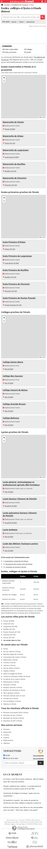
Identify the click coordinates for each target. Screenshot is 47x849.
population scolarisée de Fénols (16, 561)
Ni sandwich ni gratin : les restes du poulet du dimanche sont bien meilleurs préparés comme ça (22, 801)
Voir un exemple (38, 756)
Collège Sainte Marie (13, 362)
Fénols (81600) (10, 129)
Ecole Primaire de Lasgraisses (17, 256)
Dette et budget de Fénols (12, 674)
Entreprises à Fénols (10, 698)
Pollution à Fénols (9, 685)
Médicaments (8, 740)
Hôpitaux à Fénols (9, 704)
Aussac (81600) (8, 621)
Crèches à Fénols (9, 663)
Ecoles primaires (10, 52)
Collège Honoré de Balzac (15, 390)
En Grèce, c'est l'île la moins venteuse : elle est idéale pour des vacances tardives (23, 780)
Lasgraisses (30, 22)
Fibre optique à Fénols (11, 693)
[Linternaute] (12, 838)
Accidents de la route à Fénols (14, 679)
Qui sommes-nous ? (13, 820)
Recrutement (36, 820)
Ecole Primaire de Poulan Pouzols (19, 298)
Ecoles (7, 5)
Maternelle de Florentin (14, 178)
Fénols (5, 649)
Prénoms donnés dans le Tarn (14, 696)
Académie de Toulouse (20, 5)
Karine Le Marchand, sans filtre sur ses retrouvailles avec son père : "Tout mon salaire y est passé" (23, 809)
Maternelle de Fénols (13, 122)
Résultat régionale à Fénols (13, 654)
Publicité (28, 820)
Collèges (29, 49)
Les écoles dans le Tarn (12, 640)
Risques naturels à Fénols (12, 687)
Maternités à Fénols (10, 660)
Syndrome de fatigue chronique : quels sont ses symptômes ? (21, 794)
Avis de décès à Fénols (11, 668)
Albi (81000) (9, 369)
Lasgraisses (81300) (12, 157)
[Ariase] (12, 846)
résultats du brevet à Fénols (16, 567)
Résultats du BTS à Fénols (12, 721)
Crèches (6, 735)
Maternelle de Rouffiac (14, 164)
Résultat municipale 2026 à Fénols (15, 712)
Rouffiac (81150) (10, 171)
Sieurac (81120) (8, 637)
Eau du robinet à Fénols (12, 651)
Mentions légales (10, 824)
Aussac (14, 22)
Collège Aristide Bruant (14, 404)
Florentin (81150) (11, 185)
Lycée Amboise (10, 529)
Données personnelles (12, 822)
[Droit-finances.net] (35, 837)
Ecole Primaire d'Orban (14, 242)
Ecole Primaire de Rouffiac (16, 270)
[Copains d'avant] (12, 842)
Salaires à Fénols (9, 665)
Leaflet (43, 117)
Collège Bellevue (11, 418)
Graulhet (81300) (11, 506)
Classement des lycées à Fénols (14, 657)
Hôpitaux (6, 743)
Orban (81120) (10, 143)
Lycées (28, 52)
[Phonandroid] (35, 846)
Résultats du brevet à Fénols (13, 718)
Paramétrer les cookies (27, 822)
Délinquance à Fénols (11, 682)
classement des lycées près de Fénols (18, 564)
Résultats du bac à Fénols (12, 715)
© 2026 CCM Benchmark (34, 824)
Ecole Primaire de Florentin (16, 284)
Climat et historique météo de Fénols (16, 676)
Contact (22, 820)
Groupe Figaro (21, 824)
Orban (21, 22)
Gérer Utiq (39, 822)
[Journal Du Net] (35, 833)
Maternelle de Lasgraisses (16, 150)
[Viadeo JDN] (35, 842)
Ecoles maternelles (11, 49)
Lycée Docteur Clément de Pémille (20, 498)
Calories (6, 738)
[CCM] (12, 833)
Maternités (7, 732)
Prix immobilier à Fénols (12, 701)
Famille (7, 755)
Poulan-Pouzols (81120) (13, 305)
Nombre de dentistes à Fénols (14, 690)
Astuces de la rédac (11, 758)
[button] (4, 77)
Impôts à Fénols (9, 671)
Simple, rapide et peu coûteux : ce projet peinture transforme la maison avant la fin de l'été (22, 787)
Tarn (32, 5)
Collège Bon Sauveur (13, 376)
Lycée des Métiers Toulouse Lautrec (20, 543)
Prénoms (6, 729)
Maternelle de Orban (13, 136)
